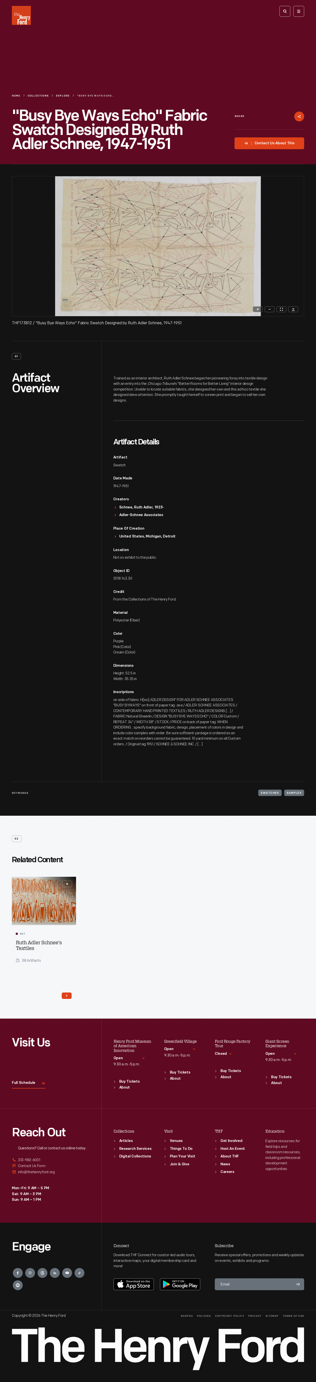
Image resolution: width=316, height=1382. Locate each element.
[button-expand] (67, 884)
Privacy (254, 1316)
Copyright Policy (229, 1316)
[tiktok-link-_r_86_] (79, 1273)
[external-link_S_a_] (51, 1160)
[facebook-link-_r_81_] (18, 1273)
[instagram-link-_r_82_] (30, 1273)
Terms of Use (293, 1316)
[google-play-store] (180, 1284)
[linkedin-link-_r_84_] (55, 1273)
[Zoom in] (258, 309)
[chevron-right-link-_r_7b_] (67, 995)
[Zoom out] (270, 309)
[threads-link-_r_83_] (42, 1273)
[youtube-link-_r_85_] (67, 1273)
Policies (204, 1316)
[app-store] (134, 1284)
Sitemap (271, 1316)
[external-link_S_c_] (51, 1172)
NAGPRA (187, 1316)
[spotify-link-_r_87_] (18, 1285)
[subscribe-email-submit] (298, 1284)
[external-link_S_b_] (51, 1166)
